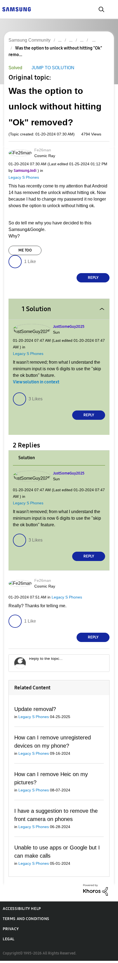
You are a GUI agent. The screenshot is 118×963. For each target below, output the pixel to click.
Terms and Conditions (26, 921)
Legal (9, 941)
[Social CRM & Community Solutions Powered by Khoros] (95, 891)
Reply (93, 278)
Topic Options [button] (99, 54)
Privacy (11, 931)
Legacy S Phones (22, 177)
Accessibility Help (22, 911)
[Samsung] (16, 8)
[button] (100, 152)
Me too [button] (25, 250)
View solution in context (36, 382)
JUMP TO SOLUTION (51, 68)
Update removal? (35, 710)
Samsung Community (29, 40)
